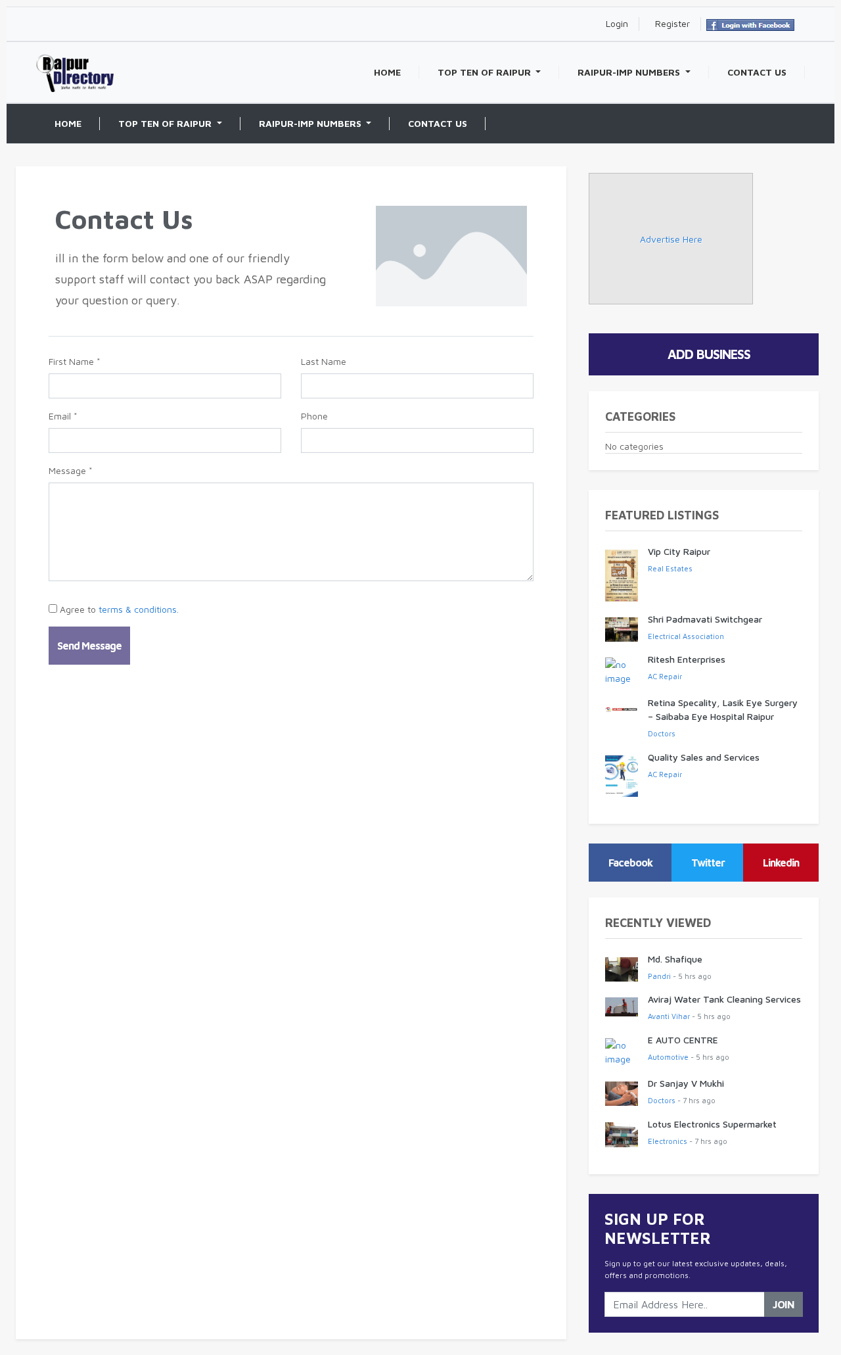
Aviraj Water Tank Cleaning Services (724, 999)
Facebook (630, 862)
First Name (75, 361)
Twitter (708, 862)
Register (672, 23)
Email (63, 415)
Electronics (667, 1141)
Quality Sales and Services (704, 757)
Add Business (709, 354)
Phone (314, 415)
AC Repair (665, 676)
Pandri (659, 976)
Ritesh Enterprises (686, 659)
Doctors (661, 733)
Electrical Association (686, 636)
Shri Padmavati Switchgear (705, 619)
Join (783, 1304)
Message (71, 470)
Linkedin (781, 862)
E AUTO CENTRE (683, 1039)
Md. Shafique (675, 958)
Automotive (668, 1057)
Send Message (89, 646)
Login (617, 23)
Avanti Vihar (669, 1016)
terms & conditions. (139, 609)
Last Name (323, 361)
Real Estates (670, 568)
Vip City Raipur (679, 551)
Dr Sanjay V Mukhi (686, 1083)
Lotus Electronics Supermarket (712, 1123)
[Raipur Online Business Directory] (75, 60)
